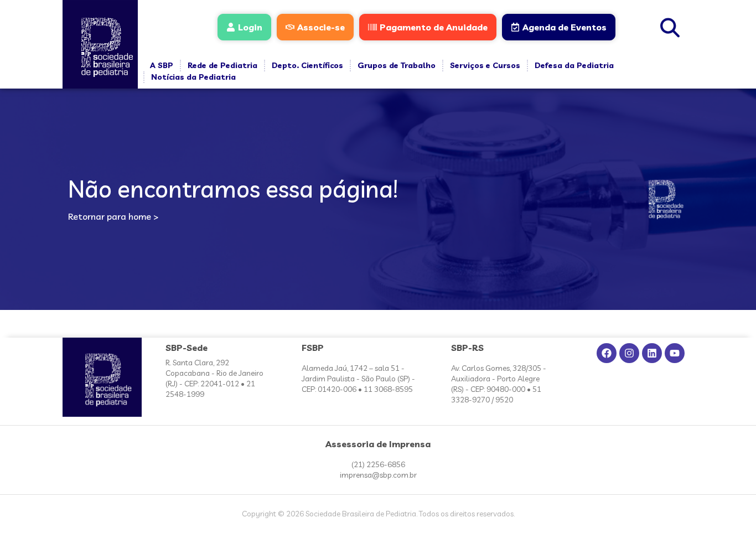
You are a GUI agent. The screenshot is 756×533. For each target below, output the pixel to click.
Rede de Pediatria (222, 65)
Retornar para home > (113, 216)
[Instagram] (629, 353)
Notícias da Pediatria (193, 77)
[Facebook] (607, 353)
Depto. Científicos (307, 65)
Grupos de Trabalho (397, 65)
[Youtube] (675, 353)
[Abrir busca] (670, 26)
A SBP (161, 65)
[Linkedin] (652, 353)
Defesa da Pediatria (574, 65)
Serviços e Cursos (485, 65)
